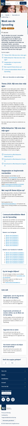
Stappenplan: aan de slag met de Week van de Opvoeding (14, 299)
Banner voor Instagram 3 (12, 238)
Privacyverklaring (5, 412)
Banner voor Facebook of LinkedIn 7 (15, 262)
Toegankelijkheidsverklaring (8, 417)
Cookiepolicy (4, 415)
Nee (12, 363)
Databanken (4, 379)
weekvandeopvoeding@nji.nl (8, 203)
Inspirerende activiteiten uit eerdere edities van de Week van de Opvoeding (12, 185)
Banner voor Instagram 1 (12, 235)
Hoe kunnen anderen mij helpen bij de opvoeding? (14, 348)
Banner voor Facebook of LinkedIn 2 (15, 254)
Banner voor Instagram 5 (12, 242)
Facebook (3, 399)
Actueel (3, 382)
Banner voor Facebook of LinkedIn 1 (15, 252)
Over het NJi (4, 386)
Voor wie (3, 371)
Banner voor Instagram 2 (12, 237)
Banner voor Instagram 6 (12, 243)
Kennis (3, 375)
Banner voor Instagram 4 (12, 240)
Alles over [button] (13, 77)
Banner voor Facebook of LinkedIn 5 (15, 259)
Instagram (13, 399)
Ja (5, 363)
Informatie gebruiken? (8, 420)
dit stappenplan (13, 177)
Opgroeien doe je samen (14, 333)
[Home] (2, 15)
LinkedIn (8, 399)
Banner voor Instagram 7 (12, 245)
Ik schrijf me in (6, 393)
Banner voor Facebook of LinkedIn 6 (15, 261)
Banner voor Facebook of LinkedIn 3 (15, 256)
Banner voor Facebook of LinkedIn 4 (15, 257)
